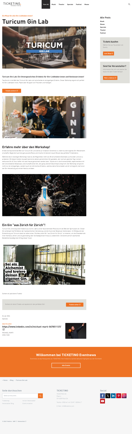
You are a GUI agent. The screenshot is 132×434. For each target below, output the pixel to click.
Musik (54, 4)
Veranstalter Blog (8, 403)
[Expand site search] (129, 4)
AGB (14, 421)
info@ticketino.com (68, 406)
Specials (70, 4)
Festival (79, 4)
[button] (44, 117)
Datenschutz (21, 421)
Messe (86, 4)
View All (46, 4)
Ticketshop (5, 401)
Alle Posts (105, 17)
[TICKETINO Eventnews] (12, 4)
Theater (61, 4)
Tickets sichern (11, 91)
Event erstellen (28, 403)
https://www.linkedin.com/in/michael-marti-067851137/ (31, 326)
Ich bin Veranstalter (29, 401)
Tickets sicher (74, 304)
